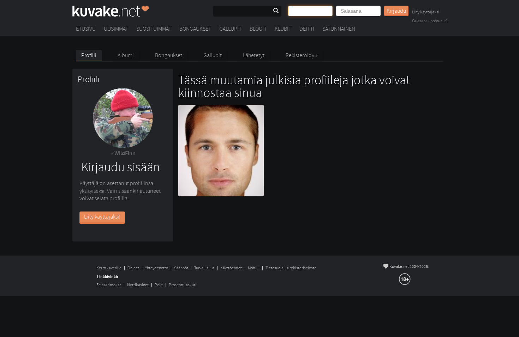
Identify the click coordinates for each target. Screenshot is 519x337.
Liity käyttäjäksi (425, 12)
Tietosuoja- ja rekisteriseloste (291, 268)
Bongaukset (195, 28)
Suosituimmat (153, 28)
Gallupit (230, 28)
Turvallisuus (204, 268)
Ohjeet (133, 268)
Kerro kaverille (108, 268)
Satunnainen (338, 28)
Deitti (306, 28)
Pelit (159, 285)
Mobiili (254, 268)
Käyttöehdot (231, 268)
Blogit (258, 28)
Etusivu (86, 28)
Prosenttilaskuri (182, 285)
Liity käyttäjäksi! (102, 216)
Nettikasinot (138, 285)
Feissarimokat (108, 285)
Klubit (283, 28)
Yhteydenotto (156, 268)
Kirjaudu (396, 10)
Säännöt (181, 268)
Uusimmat (116, 28)
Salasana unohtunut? (430, 21)
